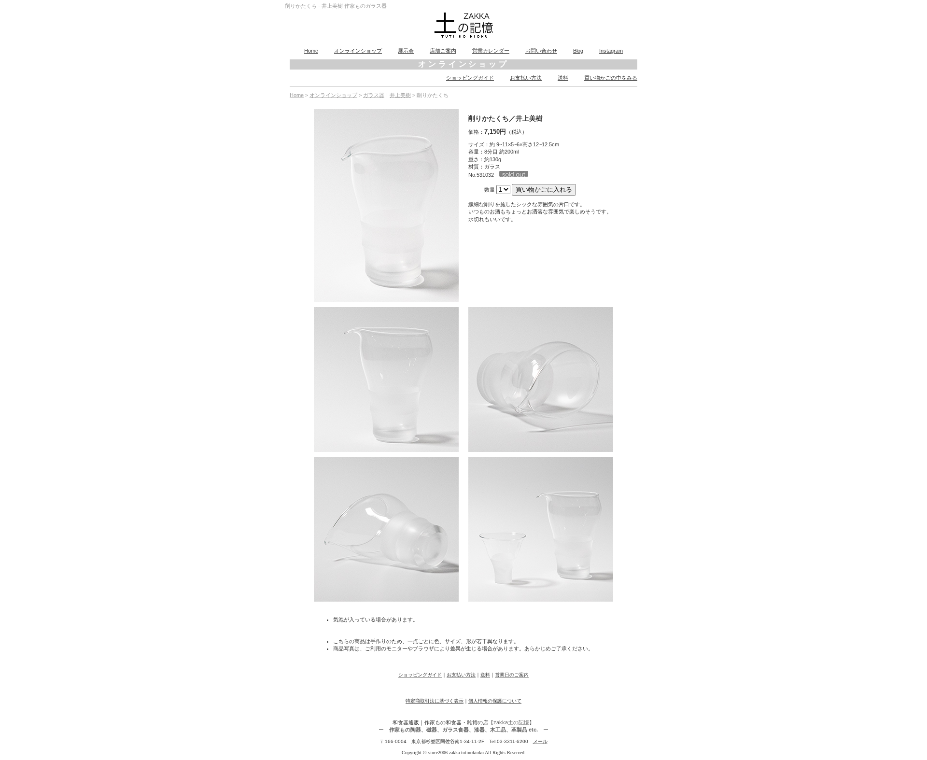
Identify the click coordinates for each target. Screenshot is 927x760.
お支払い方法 (526, 78)
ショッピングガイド (470, 78)
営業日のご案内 (512, 674)
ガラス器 (373, 95)
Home (311, 51)
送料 (563, 78)
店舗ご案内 (443, 51)
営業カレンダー (490, 51)
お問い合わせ (541, 51)
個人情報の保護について (494, 701)
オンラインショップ (358, 51)
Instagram (611, 51)
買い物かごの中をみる (610, 78)
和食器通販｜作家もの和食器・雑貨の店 (440, 722)
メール (540, 741)
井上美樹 (400, 95)
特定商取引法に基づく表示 (435, 701)
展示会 (406, 51)
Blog (578, 51)
